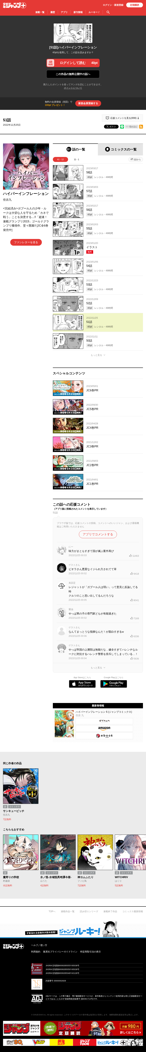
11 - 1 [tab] (76, 159)
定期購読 (134, 5)
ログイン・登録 (113, 5)
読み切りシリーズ (89, 911)
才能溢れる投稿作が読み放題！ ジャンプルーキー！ (73, 929)
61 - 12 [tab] (60, 159)
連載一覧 (39, 12)
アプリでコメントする (98, 534)
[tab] (75, 149)
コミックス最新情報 (132, 911)
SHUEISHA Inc (39, 1015)
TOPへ (52, 911)
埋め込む (133, 126)
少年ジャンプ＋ (14, 5)
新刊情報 (78, 12)
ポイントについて (73, 88)
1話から (137, 159)
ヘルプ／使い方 (39, 945)
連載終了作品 (110, 911)
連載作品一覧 (68, 911)
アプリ (64, 12)
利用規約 (35, 951)
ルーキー (94, 12)
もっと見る (96, 355)
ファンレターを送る (26, 242)
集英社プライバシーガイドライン (60, 951)
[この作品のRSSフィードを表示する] (141, 127)
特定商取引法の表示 (90, 951)
